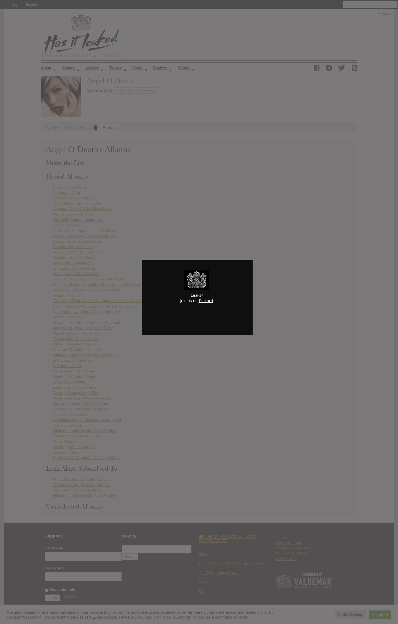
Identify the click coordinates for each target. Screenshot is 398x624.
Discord (206, 300)
